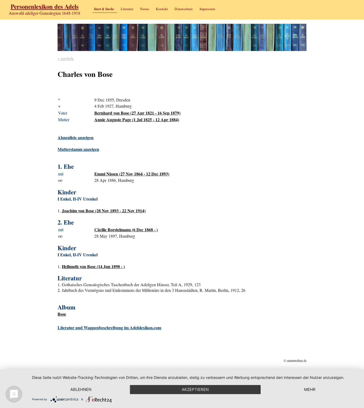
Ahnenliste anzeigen (76, 137)
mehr (310, 389)
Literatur (127, 8)
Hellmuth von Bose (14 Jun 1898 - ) (93, 266)
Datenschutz (184, 8)
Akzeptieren (195, 389)
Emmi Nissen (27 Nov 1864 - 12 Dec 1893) (131, 174)
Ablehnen (80, 389)
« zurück (66, 58)
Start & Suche (104, 8)
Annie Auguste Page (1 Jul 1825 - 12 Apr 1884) (136, 119)
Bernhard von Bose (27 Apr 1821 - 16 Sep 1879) (137, 113)
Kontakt (162, 8)
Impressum (207, 8)
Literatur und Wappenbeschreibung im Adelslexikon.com (109, 327)
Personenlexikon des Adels (45, 6)
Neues (144, 8)
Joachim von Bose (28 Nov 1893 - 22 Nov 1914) (103, 210)
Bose (62, 314)
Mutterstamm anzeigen (78, 149)
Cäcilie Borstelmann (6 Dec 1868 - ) (126, 229)
